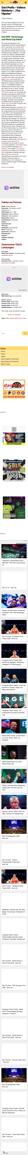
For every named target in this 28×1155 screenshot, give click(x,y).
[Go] (25, 333)
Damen (3, 354)
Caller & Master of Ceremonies (10, 359)
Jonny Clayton (20, 149)
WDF (22, 47)
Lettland (11, 318)
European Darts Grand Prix (9, 141)
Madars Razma (19, 109)
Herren (3, 351)
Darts (7, 318)
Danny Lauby (10, 79)
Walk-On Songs (5, 364)
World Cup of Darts (15, 28)
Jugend (3, 356)
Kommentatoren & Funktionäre (10, 361)
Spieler (3, 348)
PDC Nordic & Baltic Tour (9, 92)
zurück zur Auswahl (8, 167)
